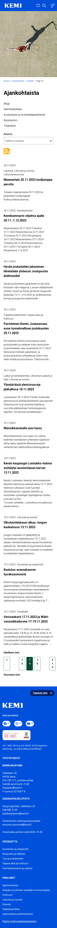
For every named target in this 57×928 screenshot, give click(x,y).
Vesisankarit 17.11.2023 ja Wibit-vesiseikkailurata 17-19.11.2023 (26, 619)
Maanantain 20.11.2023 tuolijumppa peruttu (28, 182)
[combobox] (28, 140)
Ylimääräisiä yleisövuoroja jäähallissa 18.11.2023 (22, 387)
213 (52, 663)
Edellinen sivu (11, 652)
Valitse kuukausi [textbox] (14, 140)
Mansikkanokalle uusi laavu (23, 428)
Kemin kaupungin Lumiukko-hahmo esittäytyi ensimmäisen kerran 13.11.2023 (28, 467)
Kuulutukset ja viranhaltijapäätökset (24, 114)
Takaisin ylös (40, 693)
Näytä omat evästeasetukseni (19, 921)
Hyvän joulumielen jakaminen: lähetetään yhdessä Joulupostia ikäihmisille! (26, 271)
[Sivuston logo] (13, 5)
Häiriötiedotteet (13, 109)
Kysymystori (10, 120)
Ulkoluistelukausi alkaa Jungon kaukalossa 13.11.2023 (25, 525)
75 (37, 661)
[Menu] (53, 6)
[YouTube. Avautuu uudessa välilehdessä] (30, 723)
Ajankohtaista (18, 81)
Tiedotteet (10, 125)
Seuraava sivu (12, 674)
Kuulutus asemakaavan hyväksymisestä (20, 572)
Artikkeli (30, 81)
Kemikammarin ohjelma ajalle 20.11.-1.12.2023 (24, 218)
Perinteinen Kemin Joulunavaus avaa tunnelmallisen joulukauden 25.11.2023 (26, 328)
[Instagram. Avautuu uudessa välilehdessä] (18, 723)
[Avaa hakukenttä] (44, 5)
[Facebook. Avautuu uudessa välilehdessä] (6, 723)
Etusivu (7, 81)
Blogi (7, 103)
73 (22, 661)
